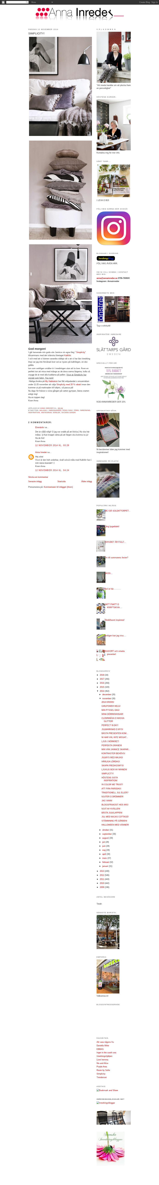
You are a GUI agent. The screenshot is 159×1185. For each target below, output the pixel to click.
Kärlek (56, 412)
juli (103, 842)
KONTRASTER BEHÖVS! (113, 753)
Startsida (61, 481)
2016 (102, 683)
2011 (102, 879)
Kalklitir (67, 355)
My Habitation (51, 381)
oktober (106, 830)
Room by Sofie (103, 1070)
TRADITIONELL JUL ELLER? (115, 792)
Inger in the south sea (106, 1052)
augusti (105, 838)
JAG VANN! (107, 800)
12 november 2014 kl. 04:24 (52, 470)
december (107, 694)
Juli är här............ (113, 589)
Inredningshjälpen (104, 1056)
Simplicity (101, 1074)
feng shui (68, 410)
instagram (46, 412)
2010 (102, 883)
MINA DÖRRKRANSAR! (112, 714)
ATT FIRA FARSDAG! (111, 788)
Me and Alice (102, 1063)
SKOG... (108, 573)
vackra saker (68, 412)
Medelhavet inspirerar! (115, 620)
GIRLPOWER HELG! (111, 706)
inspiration (34, 412)
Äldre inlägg (86, 481)
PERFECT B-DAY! (110, 725)
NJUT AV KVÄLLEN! (111, 809)
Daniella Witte (103, 1045)
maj (104, 850)
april (104, 854)
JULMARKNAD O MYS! (112, 729)
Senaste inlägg (35, 481)
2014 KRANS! (108, 702)
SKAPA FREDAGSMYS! (113, 765)
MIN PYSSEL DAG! (111, 710)
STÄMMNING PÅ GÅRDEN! (114, 821)
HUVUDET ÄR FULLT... (115, 542)
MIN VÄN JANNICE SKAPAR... (116, 749)
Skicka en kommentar (38, 477)
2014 (102, 691)
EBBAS (100, 1049)
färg (76, 410)
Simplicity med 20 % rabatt (69, 384)
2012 (102, 875)
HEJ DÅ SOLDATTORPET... (117, 511)
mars (104, 858)
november (107, 698)
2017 (102, 679)
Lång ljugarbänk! (112, 526)
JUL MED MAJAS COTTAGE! (115, 817)
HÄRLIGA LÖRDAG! (111, 761)
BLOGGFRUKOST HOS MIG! (115, 805)
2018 (102, 675)
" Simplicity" (80, 352)
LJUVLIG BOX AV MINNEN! (114, 769)
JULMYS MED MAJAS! (112, 757)
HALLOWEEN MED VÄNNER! (115, 825)
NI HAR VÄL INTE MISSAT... (115, 737)
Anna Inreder (41, 452)
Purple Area (102, 1066)
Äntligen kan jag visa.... (115, 635)
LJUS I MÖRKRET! (110, 741)
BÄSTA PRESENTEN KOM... (115, 733)
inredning (85, 410)
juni (104, 846)
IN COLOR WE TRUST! (112, 784)
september (107, 834)
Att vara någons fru (105, 1042)
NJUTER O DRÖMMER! (112, 796)
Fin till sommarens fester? (116, 557)
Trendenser (102, 1077)
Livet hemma (102, 1060)
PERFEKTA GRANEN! (112, 745)
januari (105, 866)
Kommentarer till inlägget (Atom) (58, 487)
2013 (102, 871)
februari (106, 862)
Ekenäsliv (39, 427)
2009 (102, 887)
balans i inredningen (50, 410)
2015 (102, 687)
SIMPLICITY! (108, 773)
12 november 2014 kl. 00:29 (52, 445)
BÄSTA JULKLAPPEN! (112, 813)
